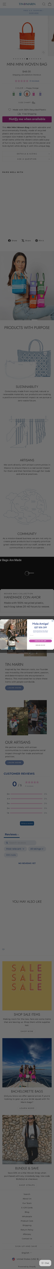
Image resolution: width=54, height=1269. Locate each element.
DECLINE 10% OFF (40, 645)
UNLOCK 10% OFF (40, 640)
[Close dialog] (52, 621)
